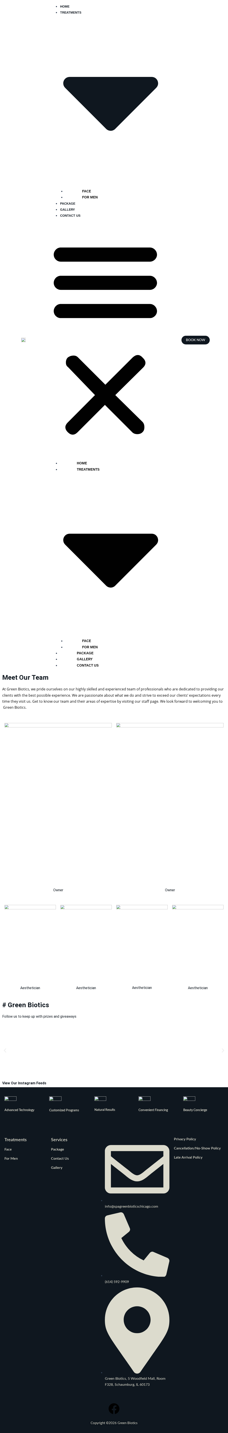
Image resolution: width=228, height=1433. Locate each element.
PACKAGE (67, 203)
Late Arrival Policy (188, 1157)
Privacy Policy (185, 1139)
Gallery (56, 1167)
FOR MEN (90, 197)
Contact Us (60, 1158)
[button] (105, 338)
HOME (64, 6)
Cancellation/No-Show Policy (197, 1148)
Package (57, 1149)
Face (8, 1149)
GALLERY (67, 209)
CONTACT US (70, 215)
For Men (11, 1158)
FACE (86, 191)
